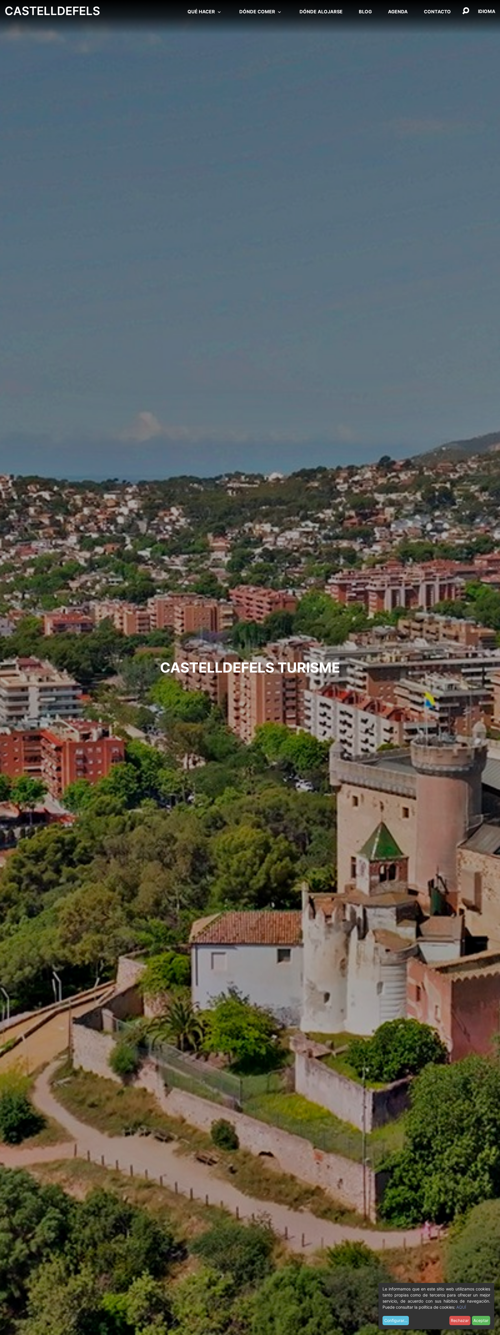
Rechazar (460, 1320)
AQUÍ (461, 1307)
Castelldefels (52, 11)
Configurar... (395, 1320)
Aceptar (480, 1320)
